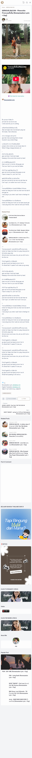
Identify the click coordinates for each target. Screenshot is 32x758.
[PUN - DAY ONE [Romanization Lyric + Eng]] (16, 669)
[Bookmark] (3, 399)
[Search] (27, 3)
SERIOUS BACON (7, 393)
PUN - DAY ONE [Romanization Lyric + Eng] (15, 671)
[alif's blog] (2, 2)
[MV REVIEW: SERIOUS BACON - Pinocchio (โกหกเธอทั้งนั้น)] (5, 437)
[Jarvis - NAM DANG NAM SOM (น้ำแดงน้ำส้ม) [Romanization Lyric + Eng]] (5, 704)
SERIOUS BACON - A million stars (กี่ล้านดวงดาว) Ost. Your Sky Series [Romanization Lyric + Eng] (19, 239)
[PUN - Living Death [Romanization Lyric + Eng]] (5, 680)
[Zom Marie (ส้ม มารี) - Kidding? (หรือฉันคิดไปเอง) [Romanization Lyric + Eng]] (5, 227)
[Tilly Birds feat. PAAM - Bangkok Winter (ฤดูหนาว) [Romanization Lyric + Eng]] (5, 234)
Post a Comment (12, 398)
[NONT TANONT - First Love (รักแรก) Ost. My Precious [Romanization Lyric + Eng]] (5, 688)
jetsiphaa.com (16, 385)
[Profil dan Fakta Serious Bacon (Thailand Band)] (5, 220)
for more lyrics (17, 96)
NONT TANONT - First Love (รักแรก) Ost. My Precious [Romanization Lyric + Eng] (19, 685)
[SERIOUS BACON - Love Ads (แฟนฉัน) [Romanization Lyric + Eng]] (5, 445)
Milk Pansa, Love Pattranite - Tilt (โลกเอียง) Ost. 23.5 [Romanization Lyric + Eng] (18, 693)
